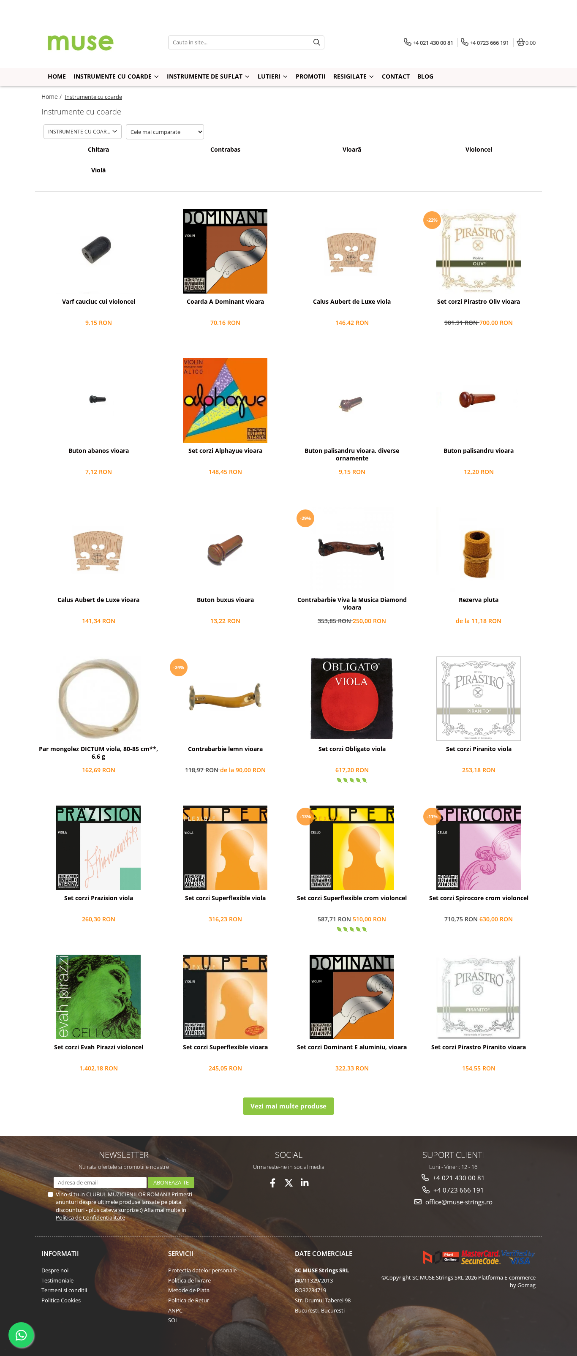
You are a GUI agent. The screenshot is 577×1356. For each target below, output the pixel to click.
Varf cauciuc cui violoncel (98, 301)
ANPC (175, 1310)
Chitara (98, 149)
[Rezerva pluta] (478, 549)
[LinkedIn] (304, 1183)
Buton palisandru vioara (479, 451)
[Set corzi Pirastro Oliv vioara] (478, 251)
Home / (52, 97)
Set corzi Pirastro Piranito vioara (478, 1047)
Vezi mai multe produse (288, 1106)
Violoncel (478, 149)
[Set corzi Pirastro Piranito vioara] (478, 997)
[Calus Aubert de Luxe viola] (352, 251)
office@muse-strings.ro (458, 1202)
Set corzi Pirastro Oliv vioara (478, 301)
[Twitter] (288, 1183)
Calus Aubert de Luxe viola (352, 301)
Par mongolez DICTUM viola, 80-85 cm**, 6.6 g (98, 752)
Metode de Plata (189, 1290)
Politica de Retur (188, 1300)
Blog (425, 76)
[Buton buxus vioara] (225, 549)
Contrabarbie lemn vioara (225, 749)
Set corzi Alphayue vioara (225, 451)
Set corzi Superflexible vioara (225, 1047)
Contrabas (225, 149)
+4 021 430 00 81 (458, 1178)
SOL (173, 1320)
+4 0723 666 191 (458, 1190)
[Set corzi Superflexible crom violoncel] (352, 848)
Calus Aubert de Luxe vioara (98, 600)
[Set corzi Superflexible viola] (225, 848)
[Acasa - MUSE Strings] (94, 42)
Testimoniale (57, 1280)
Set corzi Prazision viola (98, 898)
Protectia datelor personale (202, 1270)
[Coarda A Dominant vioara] (225, 251)
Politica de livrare (189, 1280)
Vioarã (352, 149)
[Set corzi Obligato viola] (352, 698)
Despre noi (54, 1270)
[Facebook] (272, 1183)
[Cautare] (316, 42)
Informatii (60, 1253)
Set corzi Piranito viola (479, 749)
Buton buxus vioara (225, 600)
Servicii (180, 1253)
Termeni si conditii (64, 1290)
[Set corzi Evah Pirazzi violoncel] (98, 997)
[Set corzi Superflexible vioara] (225, 997)
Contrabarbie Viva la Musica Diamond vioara (352, 603)
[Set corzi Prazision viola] (98, 848)
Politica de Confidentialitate (90, 1217)
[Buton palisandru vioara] (478, 400)
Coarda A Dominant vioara (225, 301)
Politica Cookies (61, 1300)
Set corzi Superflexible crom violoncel (352, 898)
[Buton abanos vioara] (98, 400)
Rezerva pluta (478, 600)
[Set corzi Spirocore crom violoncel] (478, 848)
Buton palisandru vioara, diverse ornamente (352, 454)
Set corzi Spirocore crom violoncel (478, 898)
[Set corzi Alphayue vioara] (225, 400)
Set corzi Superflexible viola (225, 898)
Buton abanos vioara (98, 451)
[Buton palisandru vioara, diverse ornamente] (352, 400)
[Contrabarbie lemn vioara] (225, 698)
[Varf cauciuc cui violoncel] (98, 251)
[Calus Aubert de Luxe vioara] (98, 549)
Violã (98, 170)
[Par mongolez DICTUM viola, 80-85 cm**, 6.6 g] (98, 698)
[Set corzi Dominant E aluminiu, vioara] (352, 997)
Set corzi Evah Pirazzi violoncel (98, 1047)
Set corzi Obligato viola (352, 749)
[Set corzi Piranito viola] (478, 698)
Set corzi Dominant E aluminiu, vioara (352, 1047)
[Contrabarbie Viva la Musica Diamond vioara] (352, 549)
